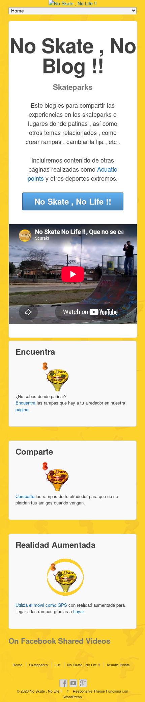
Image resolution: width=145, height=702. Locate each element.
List (57, 664)
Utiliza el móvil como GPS (41, 605)
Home (17, 664)
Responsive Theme (89, 691)
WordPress (72, 696)
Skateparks (38, 664)
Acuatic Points (118, 664)
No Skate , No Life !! (72, 201)
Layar (78, 611)
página (22, 409)
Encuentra (25, 402)
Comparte (25, 496)
